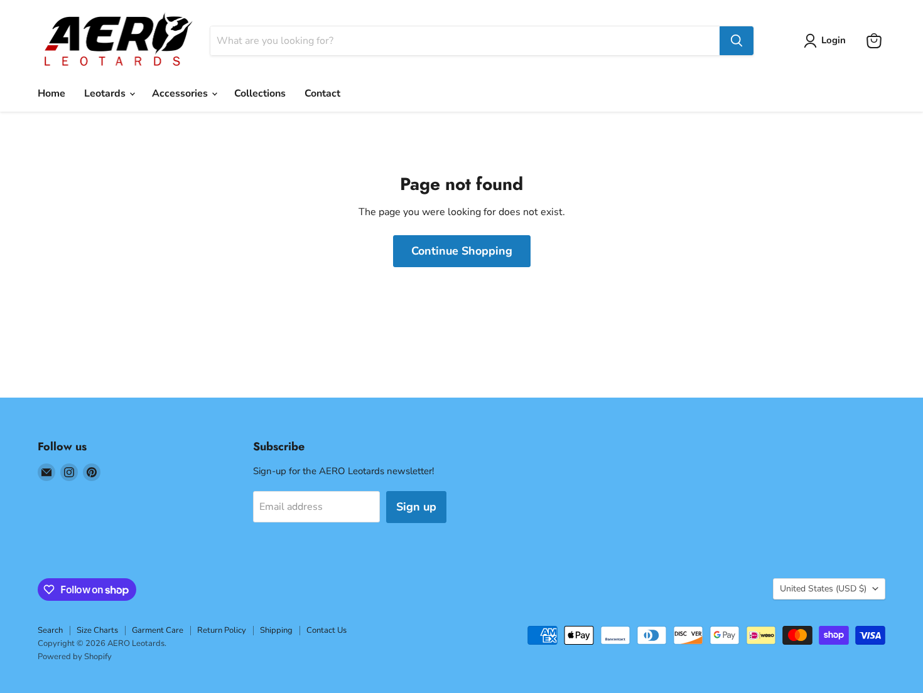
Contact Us (326, 630)
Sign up (416, 506)
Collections (260, 93)
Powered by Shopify (75, 656)
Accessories (181, 93)
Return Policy (221, 630)
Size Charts (97, 630)
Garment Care (157, 630)
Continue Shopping (461, 250)
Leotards (106, 93)
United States (823, 589)
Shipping (276, 630)
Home (51, 93)
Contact (322, 93)
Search (50, 630)
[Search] (736, 40)
